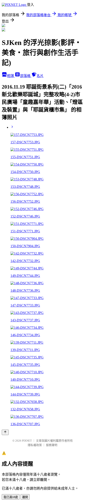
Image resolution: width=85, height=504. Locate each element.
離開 (25, 497)
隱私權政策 (35, 445)
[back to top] (5, 432)
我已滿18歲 (10, 497)
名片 (40, 76)
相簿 (11, 76)
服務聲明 (51, 445)
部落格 (25, 76)
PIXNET (27, 440)
